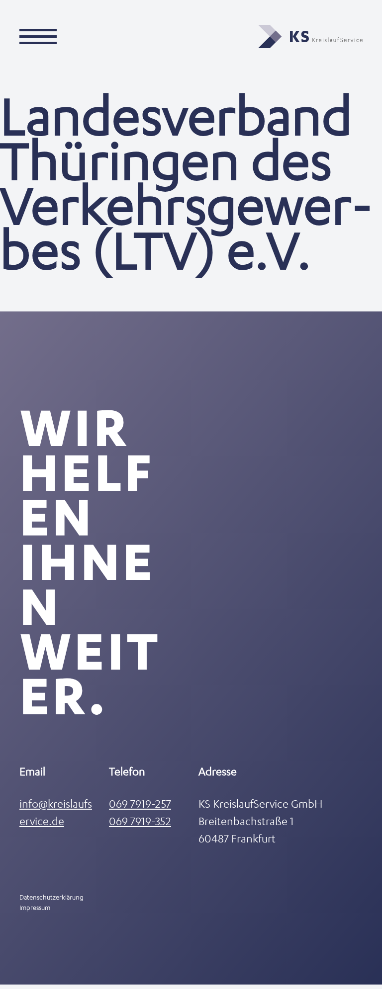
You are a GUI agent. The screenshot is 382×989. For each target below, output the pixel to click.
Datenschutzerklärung (51, 897)
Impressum (34, 907)
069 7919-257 (140, 803)
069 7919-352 (140, 821)
